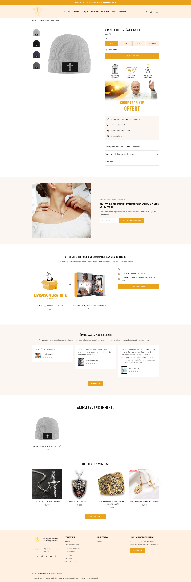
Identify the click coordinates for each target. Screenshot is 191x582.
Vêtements (95, 11)
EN (101, 541)
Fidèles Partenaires (71, 562)
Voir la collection (95, 517)
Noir (111, 43)
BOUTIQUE (67, 11)
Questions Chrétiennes (72, 548)
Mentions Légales (51, 578)
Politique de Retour (38, 578)
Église (114, 11)
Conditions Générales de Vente (68, 578)
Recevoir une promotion (131, 220)
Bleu (125, 43)
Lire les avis (95, 383)
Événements (123, 11)
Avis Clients (69, 558)
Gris (139, 43)
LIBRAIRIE (76, 11)
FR (98, 541)
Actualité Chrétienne (72, 545)
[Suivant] (159, 484)
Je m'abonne (137, 550)
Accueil (34, 20)
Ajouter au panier (132, 56)
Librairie (67, 541)
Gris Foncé (152, 43)
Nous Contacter (70, 552)
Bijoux (86, 11)
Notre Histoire (69, 555)
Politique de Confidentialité (89, 578)
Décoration (105, 11)
